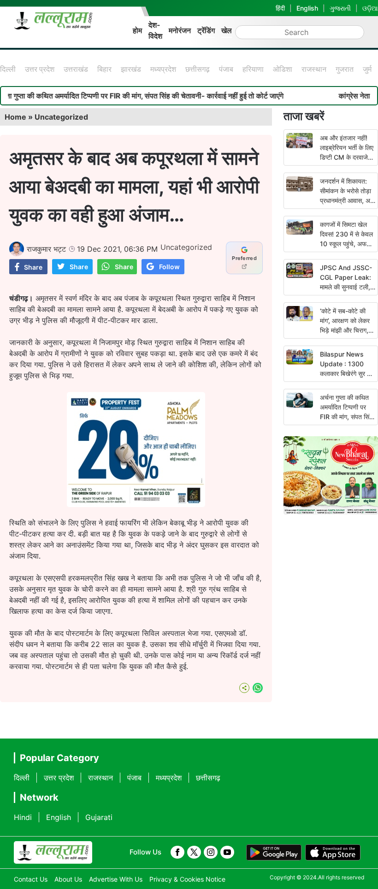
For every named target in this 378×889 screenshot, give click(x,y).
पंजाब (226, 69)
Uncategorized (61, 116)
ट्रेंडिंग (206, 30)
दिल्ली (8, 69)
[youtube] (227, 852)
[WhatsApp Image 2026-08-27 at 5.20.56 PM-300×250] (136, 504)
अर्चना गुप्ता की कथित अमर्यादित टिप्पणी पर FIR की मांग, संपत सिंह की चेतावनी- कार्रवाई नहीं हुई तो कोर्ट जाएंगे (346, 416)
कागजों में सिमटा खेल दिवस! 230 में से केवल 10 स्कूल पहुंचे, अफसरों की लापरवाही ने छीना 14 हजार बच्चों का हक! (347, 243)
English (307, 8)
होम (137, 30)
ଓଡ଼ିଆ (370, 8)
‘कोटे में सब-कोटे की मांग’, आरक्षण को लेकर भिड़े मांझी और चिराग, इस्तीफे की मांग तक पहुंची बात (345, 330)
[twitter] (194, 852)
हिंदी (280, 8)
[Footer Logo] (53, 852)
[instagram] (210, 852)
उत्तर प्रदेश (39, 69)
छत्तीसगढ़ (197, 69)
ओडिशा (282, 69)
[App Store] (332, 852)
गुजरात (345, 69)
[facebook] (177, 852)
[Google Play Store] (273, 852)
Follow (169, 267)
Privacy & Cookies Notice (187, 879)
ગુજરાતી (340, 8)
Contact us (30, 879)
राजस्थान (313, 69)
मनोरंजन (180, 30)
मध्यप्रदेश (163, 69)
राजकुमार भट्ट (46, 249)
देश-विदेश (155, 30)
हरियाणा (253, 69)
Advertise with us (115, 879)
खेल (226, 30)
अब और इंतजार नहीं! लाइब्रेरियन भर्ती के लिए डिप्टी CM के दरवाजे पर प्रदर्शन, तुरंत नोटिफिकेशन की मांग (346, 157)
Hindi (23, 817)
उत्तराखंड (76, 69)
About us (68, 879)
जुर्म (367, 69)
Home (15, 116)
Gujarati (98, 817)
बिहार (104, 69)
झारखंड (131, 69)
